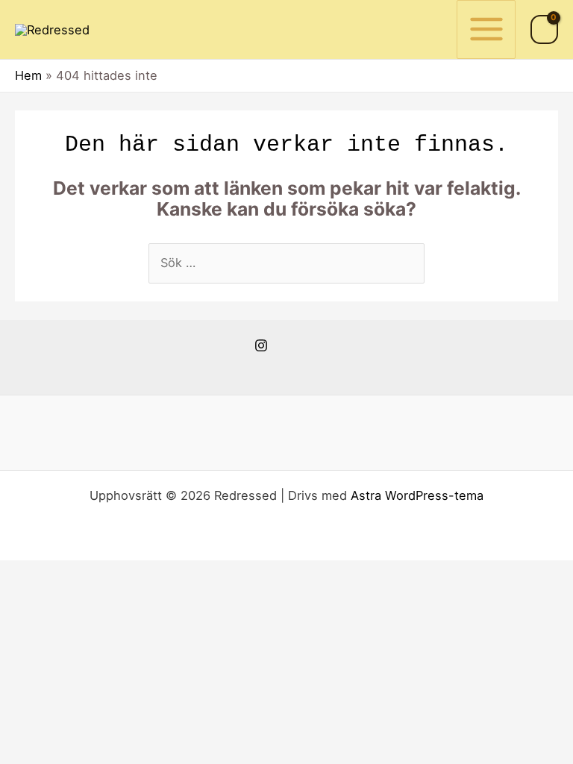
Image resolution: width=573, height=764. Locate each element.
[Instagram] (261, 345)
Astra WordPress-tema (417, 495)
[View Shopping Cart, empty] (544, 29)
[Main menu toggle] (486, 29)
